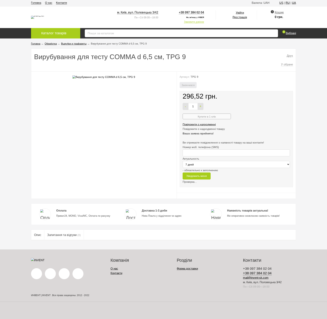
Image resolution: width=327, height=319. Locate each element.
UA (294, 2)
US (281, 2)
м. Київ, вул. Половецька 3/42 (137, 12)
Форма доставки (187, 268)
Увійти (240, 12)
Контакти (61, 2)
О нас (48, 2)
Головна (36, 2)
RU (288, 2)
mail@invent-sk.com (256, 277)
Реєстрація (240, 17)
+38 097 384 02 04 (191, 12)
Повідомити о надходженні (199, 124)
